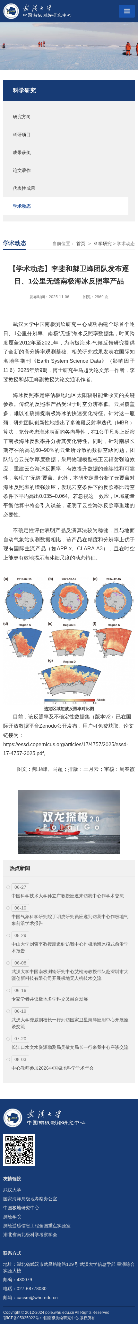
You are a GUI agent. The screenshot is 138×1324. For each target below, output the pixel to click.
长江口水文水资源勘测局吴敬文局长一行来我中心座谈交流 (70, 1047)
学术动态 (22, 206)
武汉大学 (12, 1189)
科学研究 (24, 90)
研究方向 (22, 116)
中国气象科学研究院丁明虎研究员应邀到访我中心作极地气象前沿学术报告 (70, 920)
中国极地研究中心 (21, 1207)
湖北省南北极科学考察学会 (30, 1234)
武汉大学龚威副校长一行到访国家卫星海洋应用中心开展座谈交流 (70, 1023)
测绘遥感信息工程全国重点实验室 (37, 1225)
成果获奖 (22, 152)
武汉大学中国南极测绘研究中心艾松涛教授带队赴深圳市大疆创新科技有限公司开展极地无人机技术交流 (70, 975)
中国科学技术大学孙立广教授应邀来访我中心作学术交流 (68, 895)
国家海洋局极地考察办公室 (30, 1198)
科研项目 (22, 134)
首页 (80, 243)
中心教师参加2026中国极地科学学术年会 (53, 1068)
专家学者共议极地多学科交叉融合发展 (50, 999)
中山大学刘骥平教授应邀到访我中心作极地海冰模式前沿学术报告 (70, 947)
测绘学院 (12, 1216)
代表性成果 (24, 188)
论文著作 (22, 170)
